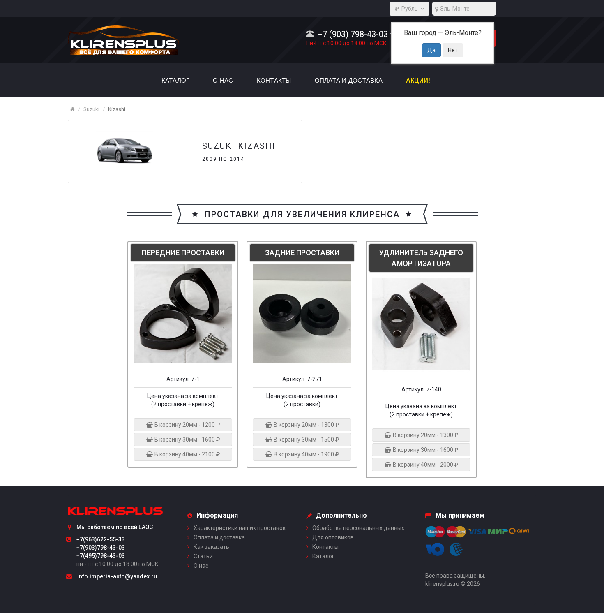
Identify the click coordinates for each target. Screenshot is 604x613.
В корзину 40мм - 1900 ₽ (305, 454)
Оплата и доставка (219, 537)
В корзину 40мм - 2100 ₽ (186, 454)
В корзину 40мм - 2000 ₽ (425, 464)
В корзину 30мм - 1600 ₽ (186, 439)
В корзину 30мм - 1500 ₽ (305, 439)
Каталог (323, 556)
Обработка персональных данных (358, 528)
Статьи (203, 556)
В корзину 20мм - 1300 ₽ (305, 424)
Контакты (325, 547)
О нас (201, 565)
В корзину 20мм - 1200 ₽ (186, 424)
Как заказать (211, 547)
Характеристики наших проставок (240, 528)
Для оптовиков (333, 537)
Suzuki (91, 109)
